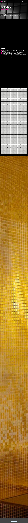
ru (22, 1)
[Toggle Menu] (26, 1)
